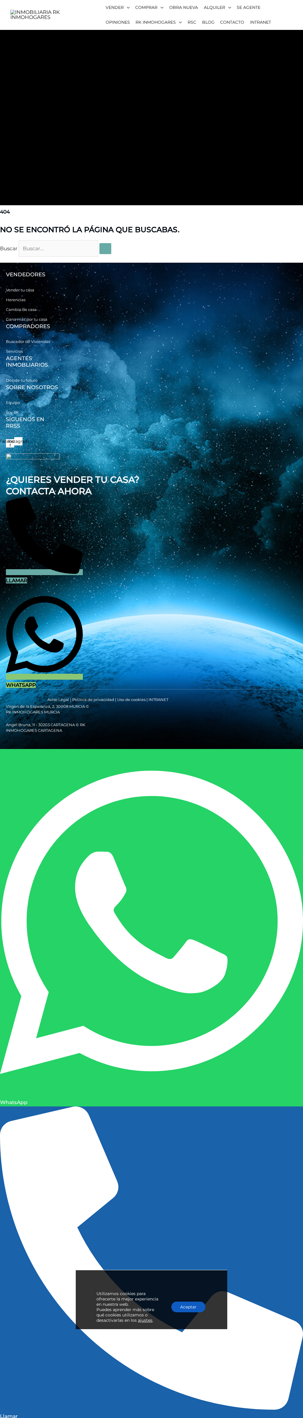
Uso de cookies (131, 699)
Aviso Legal (58, 699)
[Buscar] (105, 248)
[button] (118, 7)
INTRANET (158, 699)
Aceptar (188, 1307)
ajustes (145, 1320)
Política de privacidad (93, 699)
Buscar (8, 248)
